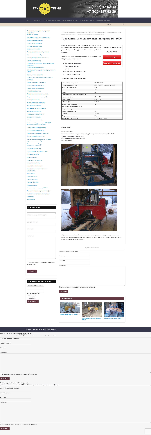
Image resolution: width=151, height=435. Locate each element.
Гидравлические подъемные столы (37, 151)
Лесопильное (32, 295)
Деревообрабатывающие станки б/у (79, 32)
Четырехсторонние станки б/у (35, 114)
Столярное (31, 296)
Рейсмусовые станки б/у (34, 91)
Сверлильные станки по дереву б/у (37, 97)
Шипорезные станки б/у (34, 117)
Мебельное (31, 298)
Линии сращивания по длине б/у (36, 82)
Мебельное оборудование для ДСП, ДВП (39, 123)
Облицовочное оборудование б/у (36, 127)
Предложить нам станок (112, 63)
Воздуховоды (31, 199)
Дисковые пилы (31, 170)
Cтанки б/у (37, 20)
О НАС (28, 20)
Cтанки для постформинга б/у (35, 136)
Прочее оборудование (33, 163)
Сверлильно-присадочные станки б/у (37, 133)
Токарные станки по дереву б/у (36, 102)
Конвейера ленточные (87, 20)
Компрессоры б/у (32, 157)
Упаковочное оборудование (35, 166)
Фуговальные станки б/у (34, 111)
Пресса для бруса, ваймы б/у (35, 88)
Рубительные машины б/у (34, 55)
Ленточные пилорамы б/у (68, 34)
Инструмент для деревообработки (37, 168)
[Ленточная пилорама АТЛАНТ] (114, 309)
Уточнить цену (112, 57)
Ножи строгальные (32, 179)
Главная (65, 32)
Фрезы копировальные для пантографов (38, 191)
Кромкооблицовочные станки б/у (36, 124)
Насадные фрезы (32, 185)
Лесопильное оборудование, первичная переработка (105, 32)
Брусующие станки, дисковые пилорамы (38, 37)
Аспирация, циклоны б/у (34, 148)
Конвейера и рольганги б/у (34, 160)
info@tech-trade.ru (52, 329)
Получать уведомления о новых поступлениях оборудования (77, 287)
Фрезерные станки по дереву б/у (36, 108)
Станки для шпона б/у (33, 99)
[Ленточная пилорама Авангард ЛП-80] (92, 309)
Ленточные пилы (32, 176)
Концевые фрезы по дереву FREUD (37, 188)
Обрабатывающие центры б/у (35, 85)
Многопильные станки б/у (34, 46)
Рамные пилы (31, 173)
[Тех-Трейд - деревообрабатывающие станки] (72, 9)
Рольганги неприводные (52, 20)
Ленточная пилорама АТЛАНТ (113, 318)
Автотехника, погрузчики (34, 145)
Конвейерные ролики (104, 20)
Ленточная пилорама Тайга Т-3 (69, 314)
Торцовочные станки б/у (34, 105)
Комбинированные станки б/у (35, 67)
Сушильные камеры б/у (34, 60)
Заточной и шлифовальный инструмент (38, 193)
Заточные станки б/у (33, 154)
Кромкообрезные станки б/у (35, 40)
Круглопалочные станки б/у (35, 74)
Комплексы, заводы (32, 34)
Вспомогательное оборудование (36, 144)
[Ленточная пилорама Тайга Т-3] (70, 307)
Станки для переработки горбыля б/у (37, 57)
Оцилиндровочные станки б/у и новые (38, 52)
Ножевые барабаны (32, 182)
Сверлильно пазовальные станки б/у (37, 94)
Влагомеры (30, 196)
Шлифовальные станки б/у (34, 120)
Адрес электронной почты (35, 285)
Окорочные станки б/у (33, 49)
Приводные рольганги (70, 20)
